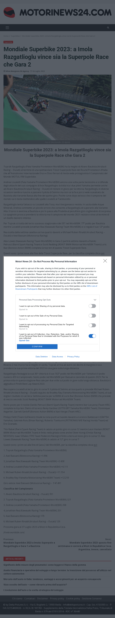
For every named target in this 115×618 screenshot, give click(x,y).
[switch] (92, 306)
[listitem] (57, 299)
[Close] (106, 261)
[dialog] (57, 309)
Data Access (57, 356)
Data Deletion (42, 356)
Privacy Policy (73, 356)
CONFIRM (37, 346)
